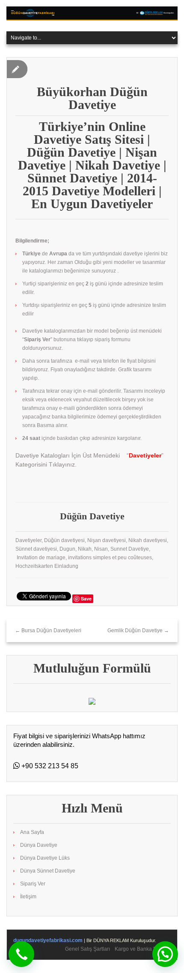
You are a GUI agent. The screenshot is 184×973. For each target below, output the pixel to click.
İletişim (28, 897)
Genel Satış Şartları (87, 949)
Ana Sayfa (32, 832)
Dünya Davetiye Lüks (45, 858)
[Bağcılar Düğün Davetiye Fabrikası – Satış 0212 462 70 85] (92, 13)
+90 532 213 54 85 (49, 766)
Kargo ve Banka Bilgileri (143, 949)
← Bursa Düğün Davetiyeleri (48, 630)
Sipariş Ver (32, 884)
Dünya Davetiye (38, 845)
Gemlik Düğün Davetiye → (138, 630)
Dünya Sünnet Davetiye (47, 871)
